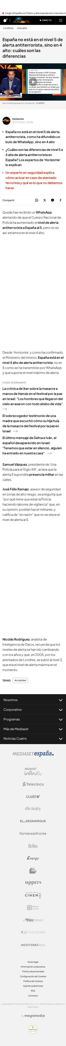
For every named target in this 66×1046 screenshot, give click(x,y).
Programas (12, 719)
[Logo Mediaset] (33, 756)
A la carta (22, 28)
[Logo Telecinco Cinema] (33, 895)
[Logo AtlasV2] (33, 920)
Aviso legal (33, 962)
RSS (33, 990)
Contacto (33, 995)
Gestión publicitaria (33, 986)
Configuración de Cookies (33, 976)
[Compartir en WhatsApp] (37, 200)
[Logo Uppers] (33, 883)
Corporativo (13, 709)
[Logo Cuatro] (33, 796)
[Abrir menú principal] (60, 20)
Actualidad (20, 680)
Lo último (9, 28)
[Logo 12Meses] (33, 907)
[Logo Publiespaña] (33, 932)
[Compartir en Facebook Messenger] (52, 200)
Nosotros (11, 700)
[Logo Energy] (33, 858)
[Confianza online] (33, 1033)
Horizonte (18, 119)
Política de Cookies (33, 981)
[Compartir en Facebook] (60, 200)
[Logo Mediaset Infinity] (33, 771)
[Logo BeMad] (33, 870)
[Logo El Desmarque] (33, 821)
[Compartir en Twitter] (45, 200)
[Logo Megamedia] (35, 1016)
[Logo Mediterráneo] (33, 944)
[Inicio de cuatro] (5, 20)
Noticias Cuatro (15, 738)
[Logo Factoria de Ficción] (33, 833)
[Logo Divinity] (33, 808)
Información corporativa (33, 966)
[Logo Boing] (33, 845)
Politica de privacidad (33, 971)
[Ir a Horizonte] (21, 20)
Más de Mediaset (16, 729)
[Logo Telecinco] (33, 784)
